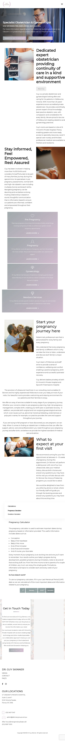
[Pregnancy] (32, 250)
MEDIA (4, 673)
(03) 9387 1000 (7, 724)
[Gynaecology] (32, 276)
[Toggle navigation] (53, 4)
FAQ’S (4, 678)
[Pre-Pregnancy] (32, 224)
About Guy (41, 89)
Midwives (27, 643)
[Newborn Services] (32, 301)
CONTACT (6, 676)
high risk (50, 405)
